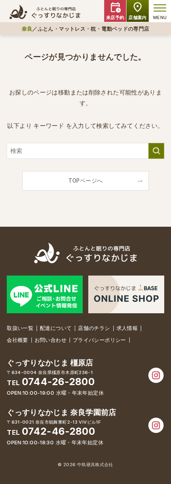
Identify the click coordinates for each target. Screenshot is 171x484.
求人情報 (127, 328)
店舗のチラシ (94, 328)
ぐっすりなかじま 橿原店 (50, 362)
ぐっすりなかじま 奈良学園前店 (62, 412)
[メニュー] (160, 8)
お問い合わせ (50, 340)
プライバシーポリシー (99, 340)
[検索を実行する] (156, 151)
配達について (56, 328)
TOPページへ (85, 180)
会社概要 (17, 340)
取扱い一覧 (20, 328)
